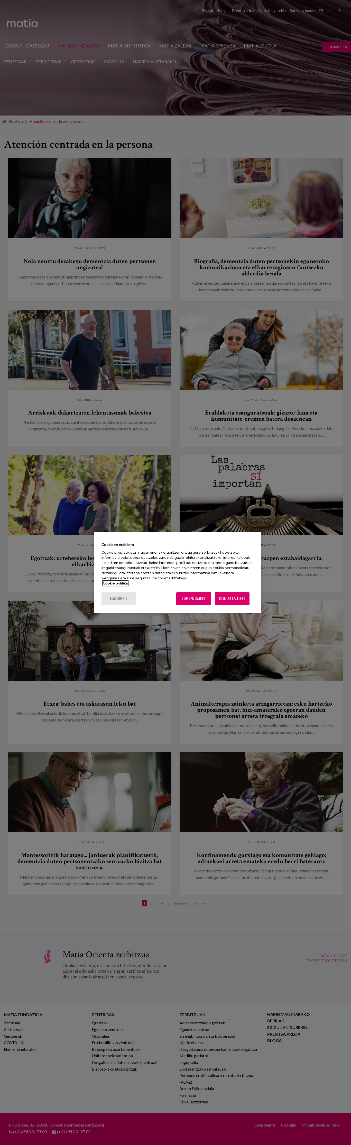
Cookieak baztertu (232, 598)
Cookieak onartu (193, 598)
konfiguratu (118, 598)
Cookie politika (115, 583)
